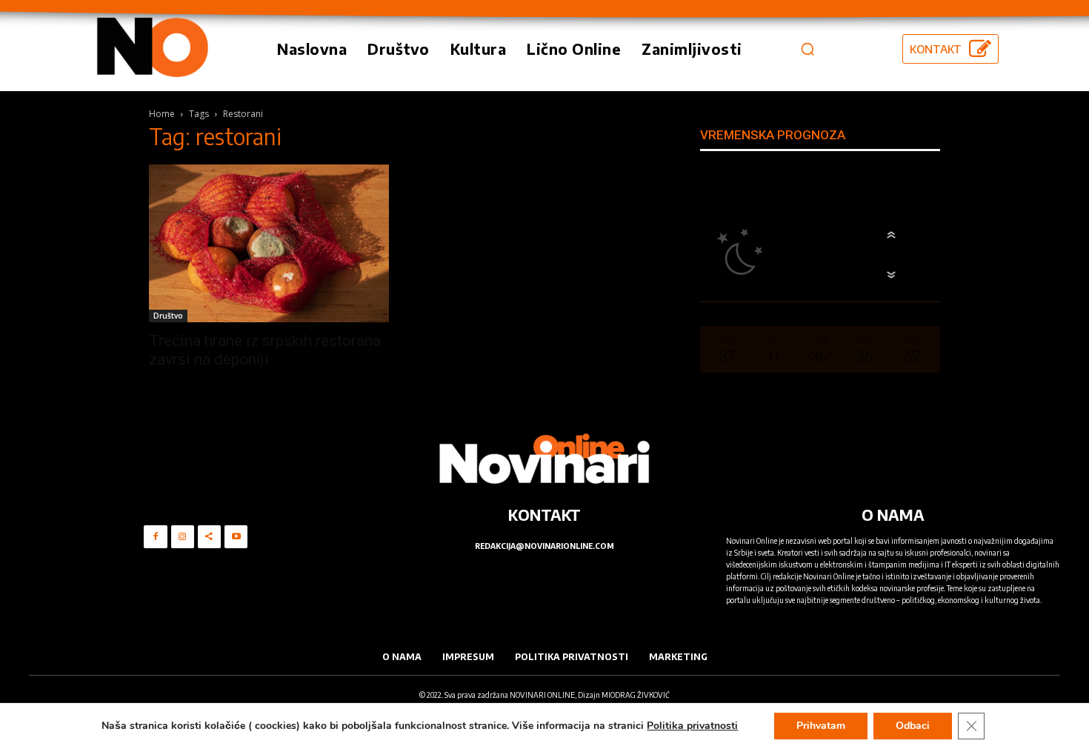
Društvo (168, 315)
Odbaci (913, 726)
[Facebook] (155, 536)
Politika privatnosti (692, 726)
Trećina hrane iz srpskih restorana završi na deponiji (265, 350)
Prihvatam (820, 726)
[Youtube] (235, 536)
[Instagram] (182, 536)
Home (162, 113)
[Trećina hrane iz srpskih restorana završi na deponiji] (269, 243)
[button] (807, 49)
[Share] (209, 536)
